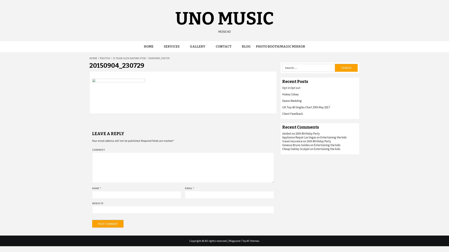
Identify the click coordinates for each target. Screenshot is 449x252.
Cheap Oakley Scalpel (296, 149)
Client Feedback (292, 114)
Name (96, 188)
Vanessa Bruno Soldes (296, 145)
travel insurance (292, 141)
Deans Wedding (292, 101)
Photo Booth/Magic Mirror (280, 46)
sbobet (286, 133)
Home (148, 46)
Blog (246, 46)
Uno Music (224, 18)
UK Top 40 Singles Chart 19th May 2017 (306, 107)
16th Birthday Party (308, 133)
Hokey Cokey (290, 94)
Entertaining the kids (333, 137)
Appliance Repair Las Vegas (299, 137)
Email (189, 188)
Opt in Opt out (291, 88)
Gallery (197, 46)
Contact (224, 46)
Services (172, 46)
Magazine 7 (236, 241)
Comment (98, 149)
